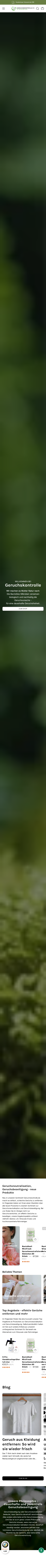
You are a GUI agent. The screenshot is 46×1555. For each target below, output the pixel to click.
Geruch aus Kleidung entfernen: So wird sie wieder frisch (21, 1444)
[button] (37, 8)
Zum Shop (23, 609)
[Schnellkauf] (35, 1239)
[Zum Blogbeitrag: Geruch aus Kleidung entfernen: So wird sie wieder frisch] (21, 1414)
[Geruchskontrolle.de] (23, 8)
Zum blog (23, 1478)
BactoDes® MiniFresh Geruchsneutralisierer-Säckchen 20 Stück (32, 1251)
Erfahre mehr (11, 1301)
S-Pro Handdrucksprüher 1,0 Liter (11, 1359)
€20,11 (8, 1364)
